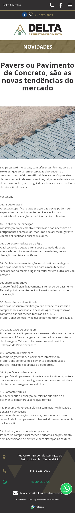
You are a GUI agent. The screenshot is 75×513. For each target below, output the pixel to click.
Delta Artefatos (12, 5)
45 (44, 15)
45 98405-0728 (40, 481)
